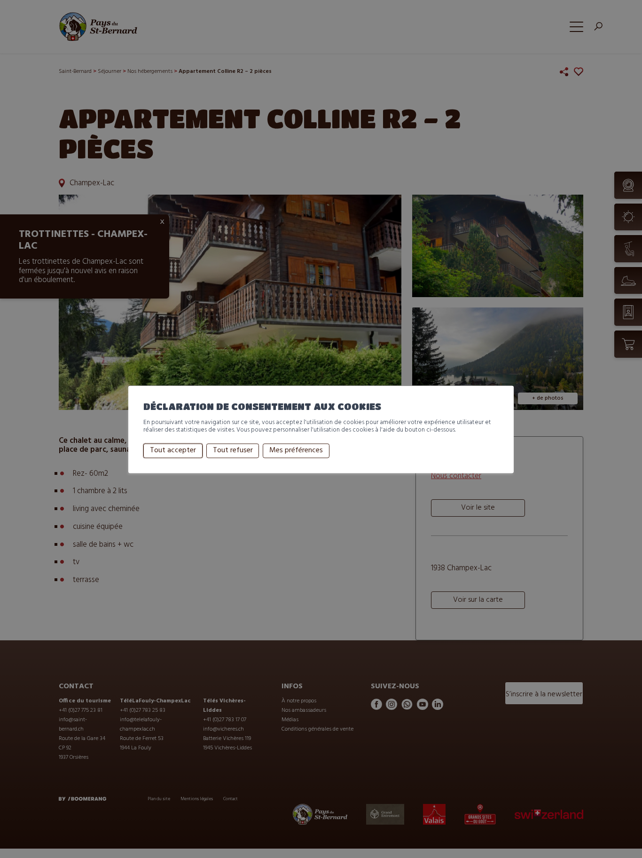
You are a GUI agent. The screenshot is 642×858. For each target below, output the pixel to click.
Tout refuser (233, 451)
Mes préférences (296, 451)
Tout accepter (173, 451)
